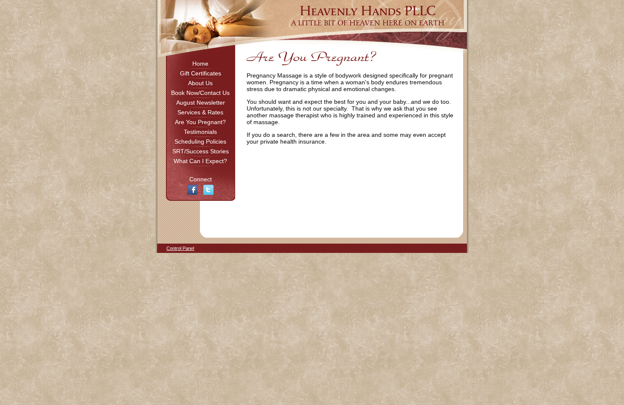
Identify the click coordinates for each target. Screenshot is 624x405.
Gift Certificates (200, 73)
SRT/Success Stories (200, 151)
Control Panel (180, 248)
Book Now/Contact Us (200, 92)
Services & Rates (200, 112)
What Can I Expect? (200, 161)
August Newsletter (200, 102)
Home (200, 63)
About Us (200, 83)
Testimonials (200, 131)
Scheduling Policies (200, 141)
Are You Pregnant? (200, 122)
